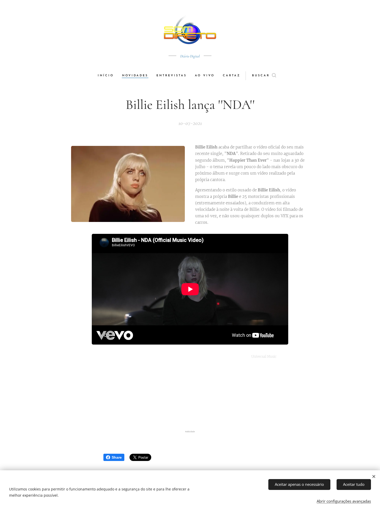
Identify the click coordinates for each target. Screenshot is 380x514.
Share (117, 457)
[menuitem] (108, 75)
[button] (264, 75)
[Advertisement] (190, 394)
